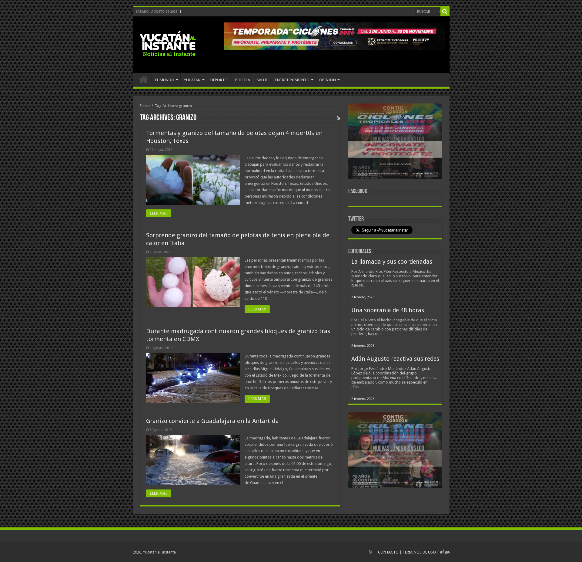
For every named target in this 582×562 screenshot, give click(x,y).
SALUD (263, 80)
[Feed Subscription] (338, 118)
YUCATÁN (192, 80)
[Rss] (370, 552)
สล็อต (445, 552)
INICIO (144, 79)
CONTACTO (388, 552)
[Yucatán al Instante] (167, 43)
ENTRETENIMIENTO (292, 80)
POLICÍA (242, 80)
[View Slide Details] (395, 142)
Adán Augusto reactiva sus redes (395, 358)
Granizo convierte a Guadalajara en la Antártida (212, 421)
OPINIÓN (327, 80)
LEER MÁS (159, 213)
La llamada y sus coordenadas (391, 261)
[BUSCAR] (445, 11)
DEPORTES (219, 80)
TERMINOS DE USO (419, 552)
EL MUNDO (164, 80)
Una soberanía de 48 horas (387, 310)
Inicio (145, 105)
